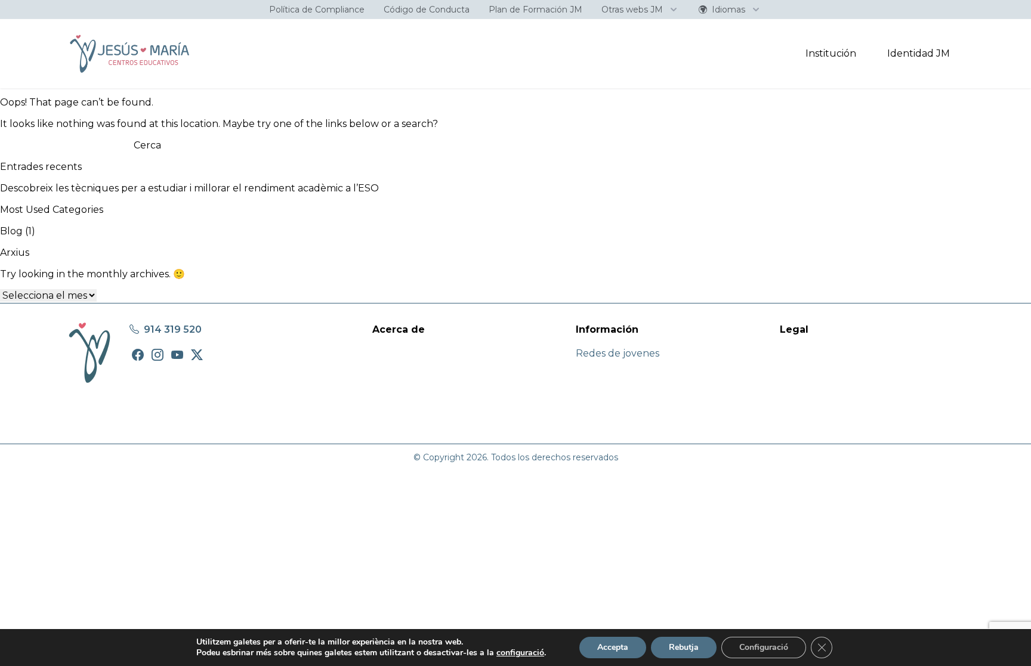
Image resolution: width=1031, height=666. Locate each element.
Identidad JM (918, 53)
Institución (830, 53)
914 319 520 (171, 329)
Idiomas (728, 9)
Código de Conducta (427, 9)
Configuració (763, 647)
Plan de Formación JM (535, 9)
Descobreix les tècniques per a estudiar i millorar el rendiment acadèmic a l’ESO (189, 188)
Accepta (612, 647)
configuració (520, 653)
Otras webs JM (632, 9)
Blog (11, 231)
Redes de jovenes (617, 353)
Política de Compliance (317, 9)
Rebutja (684, 647)
